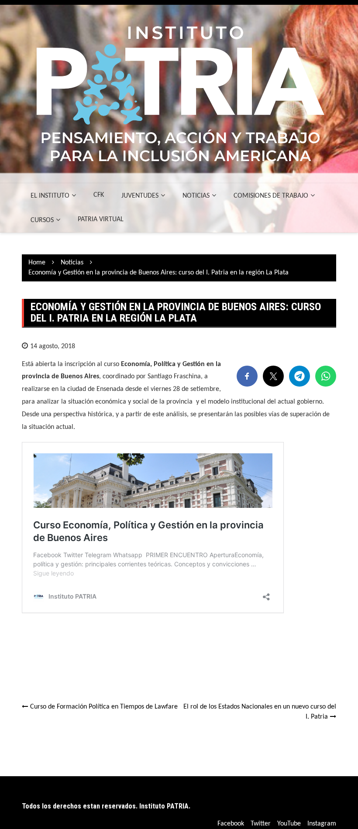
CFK (98, 195)
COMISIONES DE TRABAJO (271, 195)
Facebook (230, 823)
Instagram (321, 823)
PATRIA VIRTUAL (101, 219)
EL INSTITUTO (50, 195)
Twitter (261, 823)
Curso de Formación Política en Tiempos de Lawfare (104, 706)
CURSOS (42, 220)
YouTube (289, 823)
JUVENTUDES (139, 195)
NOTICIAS (196, 195)
